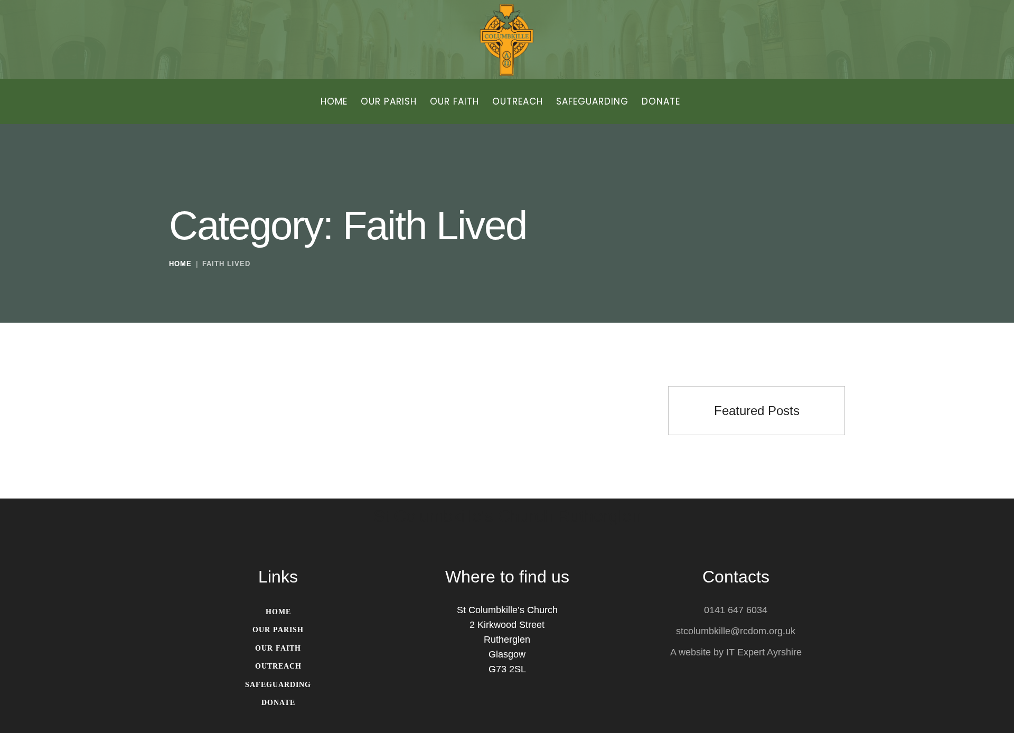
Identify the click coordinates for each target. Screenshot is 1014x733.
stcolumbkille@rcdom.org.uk (735, 631)
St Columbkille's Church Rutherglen (507, 516)
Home (180, 264)
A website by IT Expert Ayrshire (736, 652)
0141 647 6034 (735, 610)
